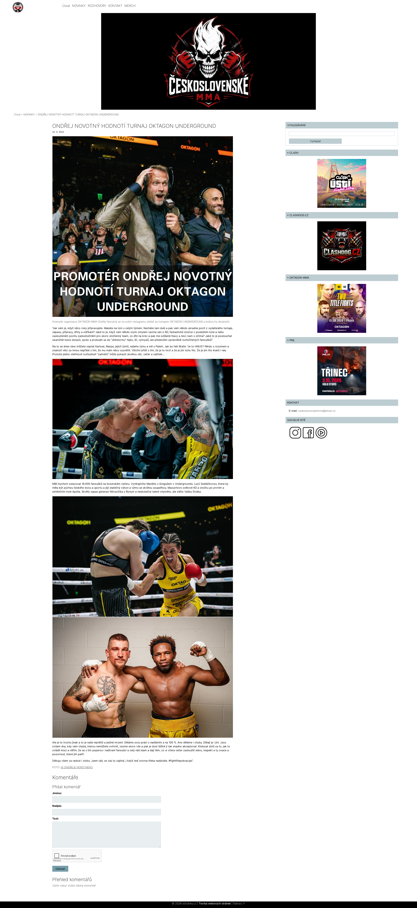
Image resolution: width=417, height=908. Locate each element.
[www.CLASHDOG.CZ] (341, 245)
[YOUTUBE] (321, 432)
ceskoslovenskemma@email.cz (316, 410)
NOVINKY (79, 6)
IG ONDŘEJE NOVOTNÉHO (77, 767)
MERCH (130, 6)
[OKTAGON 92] (341, 308)
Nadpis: (57, 805)
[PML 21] (341, 370)
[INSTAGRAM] (295, 432)
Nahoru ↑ (239, 903)
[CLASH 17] (341, 183)
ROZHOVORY (97, 6)
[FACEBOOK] (308, 432)
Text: (55, 818)
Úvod (66, 6)
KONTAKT (115, 6)
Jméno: (57, 793)
